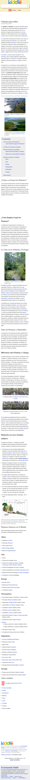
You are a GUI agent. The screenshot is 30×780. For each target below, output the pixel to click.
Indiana (17, 597)
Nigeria (12, 548)
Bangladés (26, 572)
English (19, 10)
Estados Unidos (7, 283)
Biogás (4, 690)
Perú (13, 662)
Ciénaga (4, 706)
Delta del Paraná (6, 649)
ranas (21, 322)
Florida (22, 281)
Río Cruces (5, 657)
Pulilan (10, 565)
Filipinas (20, 565)
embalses (3, 56)
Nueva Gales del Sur (23, 396)
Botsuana (10, 543)
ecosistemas (13, 303)
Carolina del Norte (22, 615)
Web (10, 10)
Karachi (17, 567)
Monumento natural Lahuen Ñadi (10, 660)
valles (25, 39)
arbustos (26, 310)
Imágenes (14, 10)
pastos (24, 312)
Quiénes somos (18, 776)
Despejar (25, 6)
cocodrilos (25, 322)
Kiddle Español (4, 776)
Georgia (11, 602)
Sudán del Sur (9, 545)
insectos (3, 323)
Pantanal (7, 114)
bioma (21, 463)
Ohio (14, 597)
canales (5, 294)
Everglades (20, 291)
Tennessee (12, 605)
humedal (22, 26)
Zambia (10, 540)
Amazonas (14, 93)
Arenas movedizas (6, 688)
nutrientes (10, 298)
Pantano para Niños (6, 754)
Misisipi (20, 93)
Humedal (4, 703)
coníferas (21, 428)
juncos (5, 307)
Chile (9, 657)
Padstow (16, 396)
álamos (3, 421)
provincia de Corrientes (20, 132)
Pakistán (22, 567)
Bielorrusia (15, 585)
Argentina (8, 133)
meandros (13, 42)
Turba (3, 700)
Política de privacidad (6, 777)
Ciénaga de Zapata (7, 629)
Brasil (12, 114)
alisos (26, 419)
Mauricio (14, 550)
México (19, 619)
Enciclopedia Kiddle (9, 767)
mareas (15, 52)
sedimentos (4, 298)
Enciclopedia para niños (6, 23)
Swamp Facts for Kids (16, 683)
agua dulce (22, 50)
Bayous (4, 622)
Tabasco (15, 619)
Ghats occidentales (21, 570)
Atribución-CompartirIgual (11, 751)
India (27, 570)
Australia (15, 398)
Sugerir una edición (15, 760)
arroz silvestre (11, 307)
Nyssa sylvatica (23, 458)
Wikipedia (11, 773)
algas (21, 305)
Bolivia (12, 639)
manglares (11, 291)
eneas (17, 307)
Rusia (15, 560)
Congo (26, 93)
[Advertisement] (15, 16)
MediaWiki (5, 775)
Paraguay (16, 639)
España (5, 55)
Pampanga (5, 565)
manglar (16, 411)
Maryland (10, 600)
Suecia (8, 582)
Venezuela (14, 58)
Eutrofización (5, 693)
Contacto (14, 777)
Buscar (27, 6)
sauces (7, 421)
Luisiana (23, 453)
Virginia (15, 615)
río (18, 40)
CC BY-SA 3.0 (24, 769)
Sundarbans (5, 575)
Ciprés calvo (5, 458)
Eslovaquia (17, 587)
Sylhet (21, 572)
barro (23, 296)
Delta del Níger (6, 548)
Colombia (21, 665)
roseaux (9, 476)
